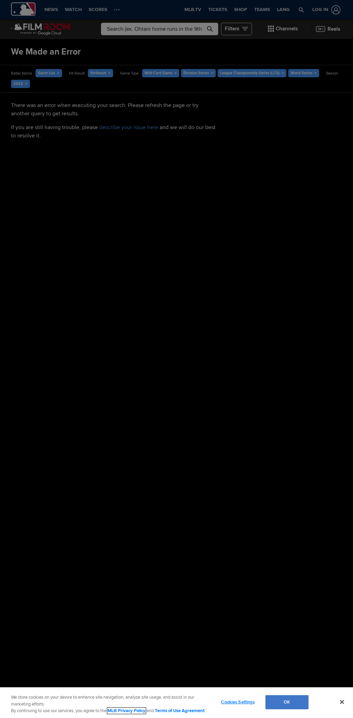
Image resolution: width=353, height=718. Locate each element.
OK (287, 702)
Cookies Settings (238, 702)
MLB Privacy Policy (126, 711)
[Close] (342, 701)
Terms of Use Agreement (179, 711)
